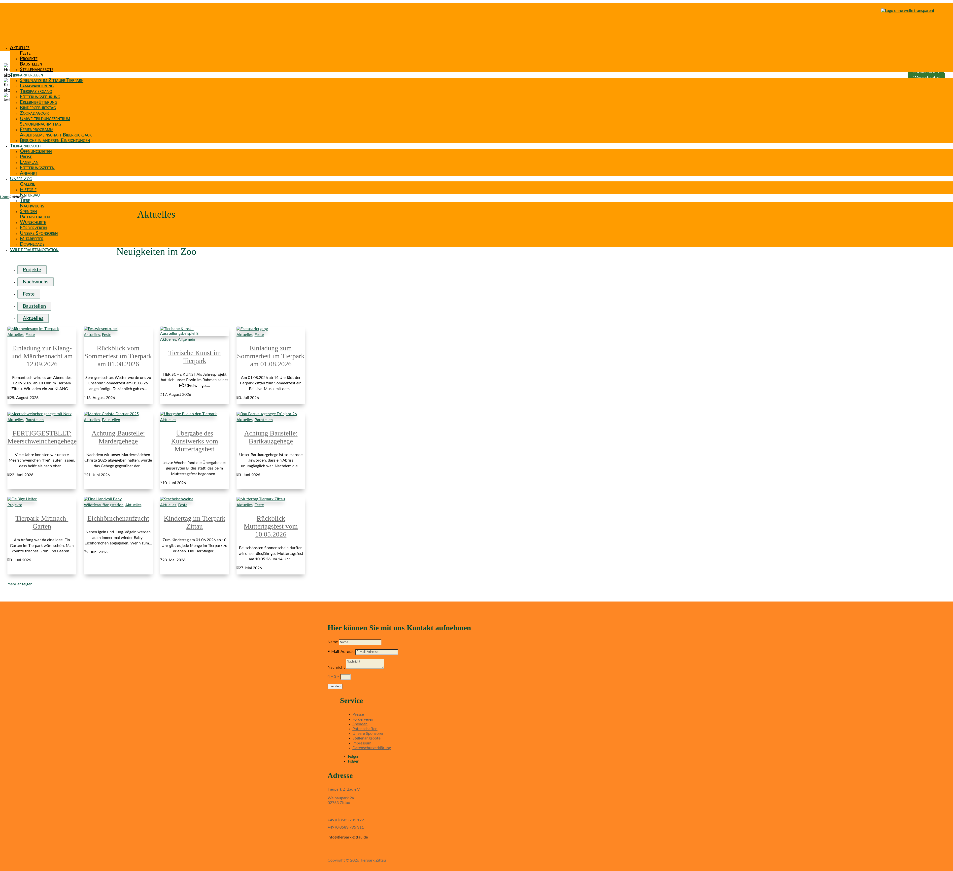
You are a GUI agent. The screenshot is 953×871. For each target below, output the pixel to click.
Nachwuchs (32, 205)
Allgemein (186, 339)
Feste (25, 53)
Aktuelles (20, 47)
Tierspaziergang (36, 91)
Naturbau (30, 195)
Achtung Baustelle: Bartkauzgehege (271, 437)
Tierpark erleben (26, 74)
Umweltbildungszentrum (45, 118)
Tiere (25, 200)
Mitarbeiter (31, 238)
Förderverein (33, 227)
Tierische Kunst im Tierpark (194, 357)
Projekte (28, 58)
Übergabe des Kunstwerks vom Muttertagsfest (194, 441)
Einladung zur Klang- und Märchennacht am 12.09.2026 (42, 356)
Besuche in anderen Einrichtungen (55, 140)
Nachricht (336, 668)
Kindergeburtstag (38, 107)
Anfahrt (28, 173)
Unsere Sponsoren (39, 233)
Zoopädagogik (34, 113)
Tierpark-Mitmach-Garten (41, 522)
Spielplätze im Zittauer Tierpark (51, 80)
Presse (358, 714)
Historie (28, 189)
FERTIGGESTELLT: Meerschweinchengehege (42, 437)
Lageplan (29, 162)
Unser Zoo (21, 178)
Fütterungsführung (40, 96)
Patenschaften (35, 216)
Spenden (28, 211)
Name (333, 642)
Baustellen (31, 64)
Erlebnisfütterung (38, 102)
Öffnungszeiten (36, 151)
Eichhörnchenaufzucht (118, 518)
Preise (26, 156)
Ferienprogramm (36, 129)
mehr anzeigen (20, 584)
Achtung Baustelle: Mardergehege (118, 437)
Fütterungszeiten (37, 167)
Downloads (32, 244)
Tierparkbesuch (25, 145)
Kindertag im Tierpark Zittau (194, 522)
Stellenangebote (36, 69)
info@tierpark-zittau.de (348, 837)
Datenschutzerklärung (371, 748)
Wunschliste (33, 222)
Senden (335, 686)
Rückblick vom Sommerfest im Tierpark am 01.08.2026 (118, 356)
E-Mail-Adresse (341, 652)
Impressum (361, 743)
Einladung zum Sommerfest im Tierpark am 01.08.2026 (271, 356)
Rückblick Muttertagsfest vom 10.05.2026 (271, 526)
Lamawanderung (37, 85)
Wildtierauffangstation (34, 249)
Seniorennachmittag (40, 124)
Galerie (27, 184)
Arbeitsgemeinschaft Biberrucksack (56, 135)
